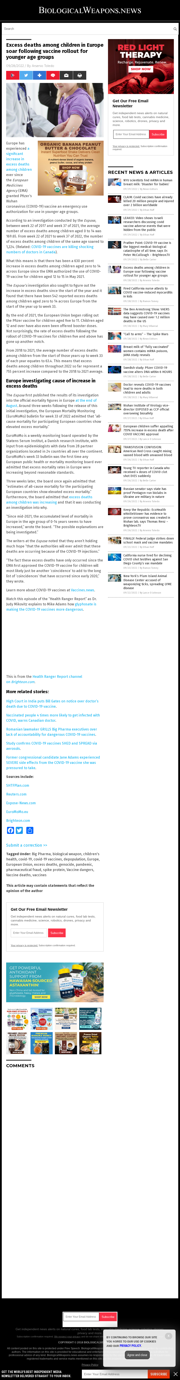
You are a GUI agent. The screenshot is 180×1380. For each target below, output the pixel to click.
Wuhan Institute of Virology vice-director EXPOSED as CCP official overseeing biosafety (146, 409)
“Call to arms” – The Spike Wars (145, 334)
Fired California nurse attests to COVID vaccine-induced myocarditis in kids (148, 292)
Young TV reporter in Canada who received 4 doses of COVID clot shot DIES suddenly (146, 472)
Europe (93, 859)
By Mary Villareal (149, 326)
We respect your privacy (67, 1336)
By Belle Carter (148, 259)
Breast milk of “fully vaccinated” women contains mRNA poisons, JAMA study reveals (146, 351)
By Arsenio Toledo (150, 280)
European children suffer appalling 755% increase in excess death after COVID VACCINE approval (148, 430)
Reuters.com (16, 794)
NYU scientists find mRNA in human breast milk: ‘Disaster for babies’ (147, 182)
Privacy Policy (90, 1364)
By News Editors (149, 189)
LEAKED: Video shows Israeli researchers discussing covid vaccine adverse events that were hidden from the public (146, 224)
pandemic (84, 864)
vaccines (39, 875)
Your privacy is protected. (24, 945)
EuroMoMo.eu (17, 812)
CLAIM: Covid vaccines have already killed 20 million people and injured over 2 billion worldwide (148, 201)
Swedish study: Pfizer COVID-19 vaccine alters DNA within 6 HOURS (147, 370)
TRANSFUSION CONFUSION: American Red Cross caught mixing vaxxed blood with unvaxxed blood (147, 451)
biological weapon (66, 854)
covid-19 (25, 859)
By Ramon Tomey (149, 301)
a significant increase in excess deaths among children (19, 159)
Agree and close (137, 1355)
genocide (66, 864)
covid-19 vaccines (48, 859)
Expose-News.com (21, 803)
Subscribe (158, 1374)
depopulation (74, 859)
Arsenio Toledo (43, 66)
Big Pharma (41, 854)
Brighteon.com (22, 682)
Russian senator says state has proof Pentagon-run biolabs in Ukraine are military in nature (144, 493)
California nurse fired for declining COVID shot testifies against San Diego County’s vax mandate (147, 559)
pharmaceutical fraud (23, 870)
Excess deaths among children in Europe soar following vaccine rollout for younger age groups (146, 271)
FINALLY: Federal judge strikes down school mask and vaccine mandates (148, 540)
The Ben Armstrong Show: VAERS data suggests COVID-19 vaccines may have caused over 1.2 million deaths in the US (146, 315)
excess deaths (45, 864)
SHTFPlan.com (17, 785)
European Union (19, 864)
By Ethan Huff (147, 210)
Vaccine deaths (18, 875)
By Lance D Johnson (150, 439)
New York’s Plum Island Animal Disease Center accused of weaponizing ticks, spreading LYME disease (147, 582)
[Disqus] (55, 1127)
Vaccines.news (82, 590)
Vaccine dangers (80, 870)
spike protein (54, 870)
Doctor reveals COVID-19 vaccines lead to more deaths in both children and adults (147, 388)
